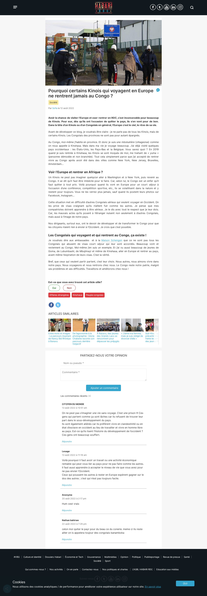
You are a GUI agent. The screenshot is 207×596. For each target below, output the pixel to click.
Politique (136, 557)
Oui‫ (185, 583)
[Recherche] (191, 7)
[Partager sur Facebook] (51, 305)
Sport (107, 561)
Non (69, 287)
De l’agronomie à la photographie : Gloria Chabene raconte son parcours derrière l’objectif (83, 338)
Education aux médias (167, 569)
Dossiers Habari (53, 557)
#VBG (17, 557)
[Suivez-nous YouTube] (166, 7)
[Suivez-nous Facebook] (153, 7)
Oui (54, 287)
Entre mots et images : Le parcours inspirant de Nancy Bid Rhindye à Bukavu (59, 337)
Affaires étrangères (59, 295)
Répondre (67, 441)
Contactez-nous (90, 569)
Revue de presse (171, 557)
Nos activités (56, 569)
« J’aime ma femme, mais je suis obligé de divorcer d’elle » (132, 336)
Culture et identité (32, 557)
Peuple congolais (94, 295)
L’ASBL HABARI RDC (142, 569)
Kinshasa (77, 295)
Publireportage (151, 557)
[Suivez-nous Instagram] (180, 7)
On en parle (72, 569)
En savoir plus (153, 586)
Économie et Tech (74, 557)
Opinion (124, 557)
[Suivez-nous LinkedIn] (173, 7)
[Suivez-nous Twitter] (160, 7)
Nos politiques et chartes (115, 569)
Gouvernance (94, 557)
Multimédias (110, 557)
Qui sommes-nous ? (35, 569)
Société (53, 102)
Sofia (54, 108)
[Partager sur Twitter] (58, 305)
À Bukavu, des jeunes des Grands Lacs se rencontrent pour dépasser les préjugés (108, 337)
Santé (187, 557)
